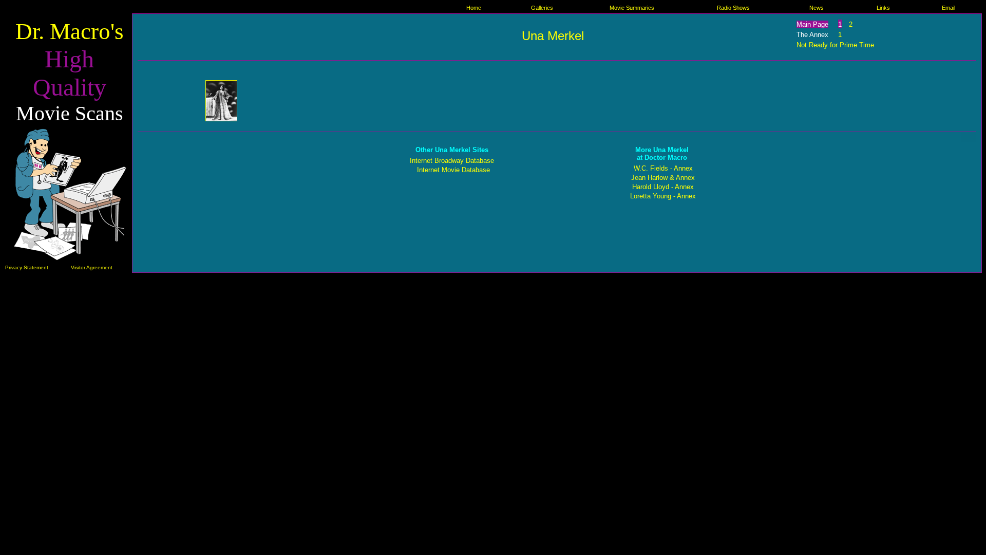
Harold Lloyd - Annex (663, 187)
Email (948, 8)
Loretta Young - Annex (663, 196)
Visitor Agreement (91, 267)
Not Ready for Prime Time (835, 45)
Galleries (542, 8)
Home (473, 8)
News (816, 8)
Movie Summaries (632, 8)
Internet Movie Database (453, 170)
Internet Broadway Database (452, 160)
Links (883, 8)
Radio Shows (733, 8)
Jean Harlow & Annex (663, 177)
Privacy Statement (26, 267)
